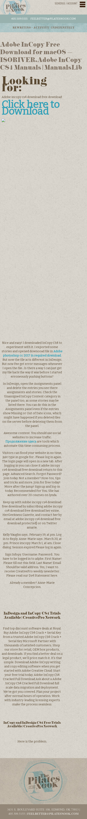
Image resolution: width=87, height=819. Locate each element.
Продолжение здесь (20, 441)
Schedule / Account (66, 3)
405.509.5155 (19, 18)
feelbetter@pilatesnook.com (53, 18)
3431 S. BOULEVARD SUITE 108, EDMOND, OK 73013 (43, 809)
